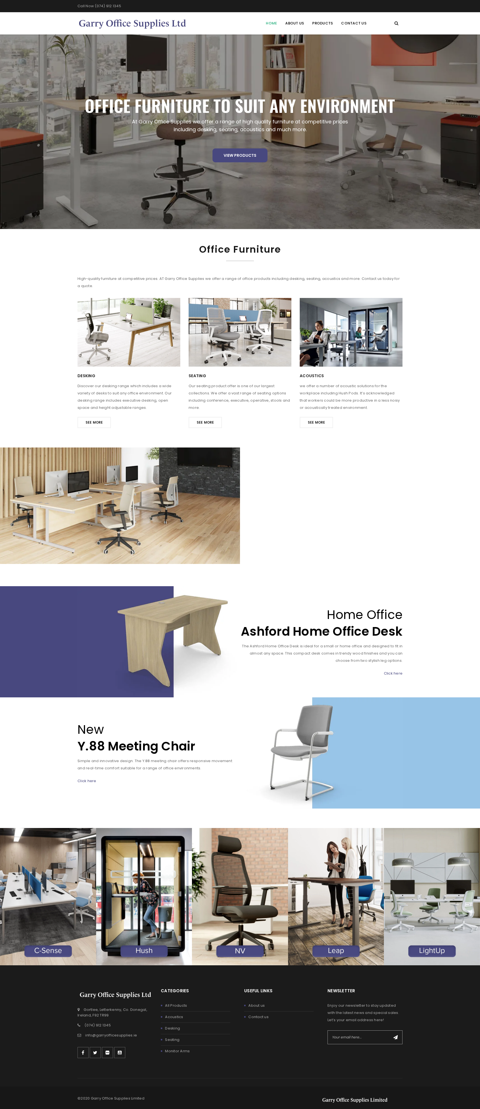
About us (256, 1005)
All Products (176, 1005)
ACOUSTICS (312, 376)
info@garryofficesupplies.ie (111, 1035)
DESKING (86, 376)
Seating (172, 1039)
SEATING (197, 376)
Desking (172, 1028)
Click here (393, 673)
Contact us (258, 1017)
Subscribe (395, 1037)
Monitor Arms (177, 1051)
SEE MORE (94, 422)
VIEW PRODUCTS (240, 155)
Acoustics (174, 1017)
